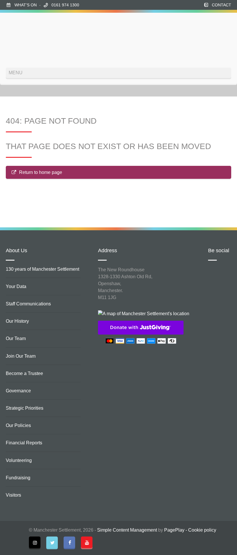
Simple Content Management (127, 530)
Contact (221, 5)
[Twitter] (52, 542)
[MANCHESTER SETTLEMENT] (27, 40)
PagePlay (174, 530)
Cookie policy (202, 530)
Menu (16, 72)
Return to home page (40, 172)
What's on (25, 5)
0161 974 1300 (65, 5)
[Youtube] (86, 542)
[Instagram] (34, 542)
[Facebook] (69, 542)
